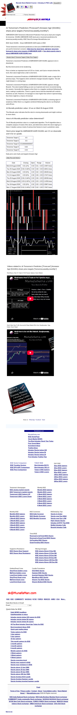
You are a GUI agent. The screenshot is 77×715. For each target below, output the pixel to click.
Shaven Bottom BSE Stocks (42, 582)
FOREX (40, 599)
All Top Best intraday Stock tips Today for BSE (27, 624)
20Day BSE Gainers (61, 479)
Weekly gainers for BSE (19, 651)
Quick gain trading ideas (19, 629)
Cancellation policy (50, 691)
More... (63, 599)
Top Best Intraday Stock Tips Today (40, 441)
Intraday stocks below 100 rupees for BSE (25, 617)
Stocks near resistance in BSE (21, 665)
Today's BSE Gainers (42, 470)
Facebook (38, 419)
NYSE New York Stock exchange (21, 701)
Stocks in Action (56, 514)
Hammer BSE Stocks (39, 573)
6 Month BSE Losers (17, 529)
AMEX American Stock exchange (42, 703)
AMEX (53, 599)
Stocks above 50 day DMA (20, 672)
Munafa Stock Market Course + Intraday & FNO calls (34, 3)
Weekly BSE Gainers (44, 490)
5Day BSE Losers (60, 472)
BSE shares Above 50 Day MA (46, 558)
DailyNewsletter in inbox (19, 614)
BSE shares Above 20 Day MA (46, 555)
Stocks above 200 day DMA (20, 674)
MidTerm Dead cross (17, 579)
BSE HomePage (34, 437)
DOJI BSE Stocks (38, 571)
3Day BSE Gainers (60, 466)
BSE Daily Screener (37, 514)
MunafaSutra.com (33, 693)
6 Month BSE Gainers (17, 527)
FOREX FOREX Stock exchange (44, 701)
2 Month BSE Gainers (17, 518)
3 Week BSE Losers (44, 501)
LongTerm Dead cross (18, 582)
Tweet (43, 419)
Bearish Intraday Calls (58, 527)
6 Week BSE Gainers (44, 503)
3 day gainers (15, 634)
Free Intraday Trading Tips (37, 457)
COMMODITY (19, 599)
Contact (34, 691)
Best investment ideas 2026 (20, 627)
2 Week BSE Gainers (44, 494)
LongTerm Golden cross (18, 575)
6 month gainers (16, 648)
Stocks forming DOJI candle (21, 677)
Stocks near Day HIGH (59, 516)
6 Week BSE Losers (44, 505)
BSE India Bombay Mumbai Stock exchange (51, 697)
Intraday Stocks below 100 (37, 450)
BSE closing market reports (19, 490)
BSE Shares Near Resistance (20, 553)
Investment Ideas (34, 445)
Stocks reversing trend (19, 660)
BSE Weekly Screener (37, 516)
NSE (8, 599)
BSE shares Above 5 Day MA (45, 551)
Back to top (9, 711)
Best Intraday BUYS (41, 465)
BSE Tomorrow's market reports (21, 492)
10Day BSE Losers (60, 477)
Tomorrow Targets (20, 57)
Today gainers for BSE (19, 632)
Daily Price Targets (32, 57)
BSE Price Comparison (18, 470)
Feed (38, 687)
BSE (12, 599)
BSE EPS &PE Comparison (20, 467)
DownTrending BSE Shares (39, 542)
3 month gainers (16, 646)
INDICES (47, 599)
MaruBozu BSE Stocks (40, 577)
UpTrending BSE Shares (38, 540)
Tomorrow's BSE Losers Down (21, 496)
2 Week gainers (16, 653)
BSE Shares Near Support (19, 551)
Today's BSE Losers (41, 472)
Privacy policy (25, 691)
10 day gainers (16, 639)
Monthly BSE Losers (17, 516)
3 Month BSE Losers (17, 525)
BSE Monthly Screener (38, 518)
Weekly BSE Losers (44, 492)
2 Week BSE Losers (44, 496)
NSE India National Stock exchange (22, 697)
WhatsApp (32, 419)
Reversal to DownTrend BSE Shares (42, 538)
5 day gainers (15, 636)
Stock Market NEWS (35, 439)
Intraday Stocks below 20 (37, 454)
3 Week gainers (16, 655)
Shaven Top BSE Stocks (40, 579)
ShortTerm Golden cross (18, 571)
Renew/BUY (57, 3)
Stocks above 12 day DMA (20, 667)
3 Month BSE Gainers (17, 523)
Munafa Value (10, 57)
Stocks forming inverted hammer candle (25, 681)
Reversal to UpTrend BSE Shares (41, 536)
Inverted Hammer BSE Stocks (42, 575)
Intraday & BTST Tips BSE (60, 523)
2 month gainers (16, 643)
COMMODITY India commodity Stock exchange (25, 699)
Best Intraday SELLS (41, 467)
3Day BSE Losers (60, 468)
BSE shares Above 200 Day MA (46, 562)
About (40, 691)
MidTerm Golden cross (18, 573)
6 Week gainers (16, 657)
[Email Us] (26, 7)
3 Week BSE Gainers (44, 499)
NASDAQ (28, 599)
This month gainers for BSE (20, 641)
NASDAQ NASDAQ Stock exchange (55, 699)
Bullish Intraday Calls (58, 525)
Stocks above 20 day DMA (20, 669)
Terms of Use (15, 691)
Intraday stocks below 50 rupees (22, 619)
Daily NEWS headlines (18, 612)
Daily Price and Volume (13, 157)
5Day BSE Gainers (60, 470)
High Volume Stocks (58, 520)
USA (58, 599)
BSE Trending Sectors (18, 465)
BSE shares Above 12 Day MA (46, 553)
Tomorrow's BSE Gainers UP (20, 494)
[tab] (17, 7)
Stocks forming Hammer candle (22, 679)
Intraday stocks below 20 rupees (22, 621)
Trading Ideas (33, 448)
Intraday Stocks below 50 (37, 452)
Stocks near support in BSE (20, 662)
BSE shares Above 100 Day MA (46, 560)
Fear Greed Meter (34, 443)
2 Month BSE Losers (17, 520)
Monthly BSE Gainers (17, 514)
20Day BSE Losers (60, 481)
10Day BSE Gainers (61, 474)
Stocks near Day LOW (58, 518)
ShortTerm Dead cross (18, 577)
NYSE (34, 599)
